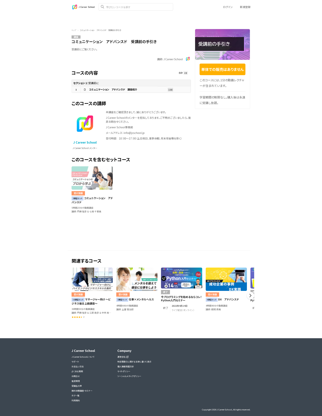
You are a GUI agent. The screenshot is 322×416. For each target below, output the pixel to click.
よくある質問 (77, 371)
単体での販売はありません (222, 69)
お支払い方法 (78, 366)
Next (250, 295)
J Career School (85, 142)
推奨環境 (76, 380)
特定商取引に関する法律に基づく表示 (134, 361)
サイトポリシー (123, 371)
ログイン (228, 7)
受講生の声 (77, 385)
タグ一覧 (75, 395)
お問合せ (76, 376)
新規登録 (245, 7)
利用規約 (76, 400)
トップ (74, 30)
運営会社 (121, 356)
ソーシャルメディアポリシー (129, 376)
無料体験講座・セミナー (82, 390)
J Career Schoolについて (83, 356)
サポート (75, 361)
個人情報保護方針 (125, 366)
